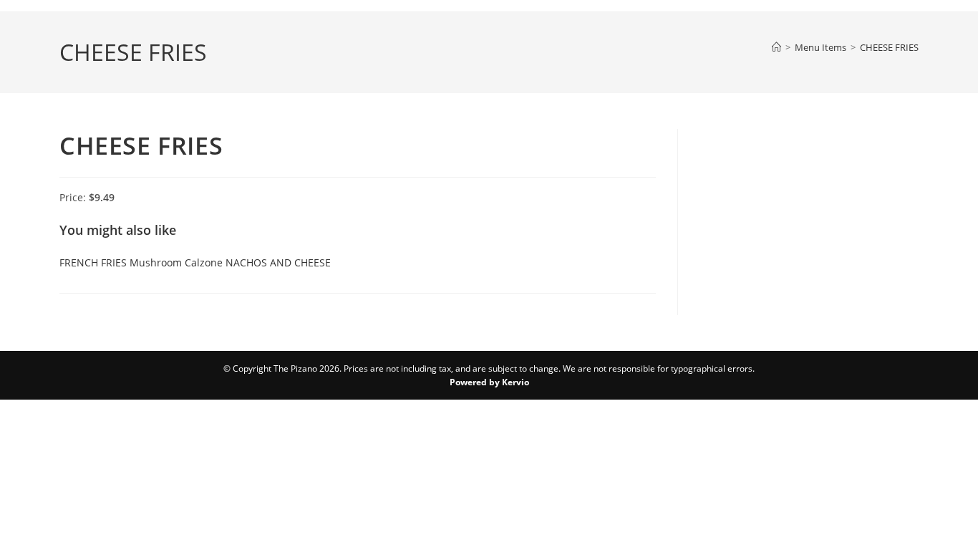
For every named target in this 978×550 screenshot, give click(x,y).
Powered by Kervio (489, 382)
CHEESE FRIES (889, 47)
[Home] (776, 47)
